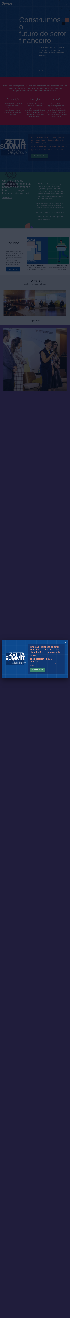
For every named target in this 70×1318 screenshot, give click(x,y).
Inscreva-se (37, 670)
